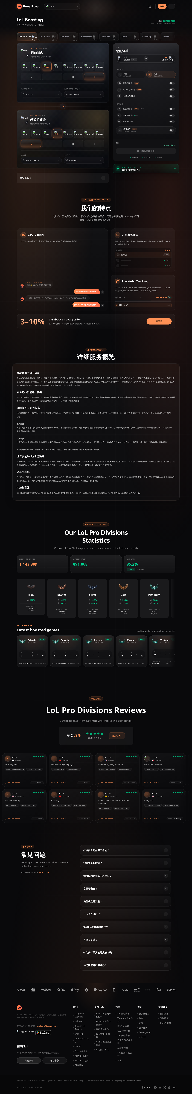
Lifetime (140, 569)
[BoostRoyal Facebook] (155, 1087)
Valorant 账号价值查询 (103, 1015)
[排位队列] (101, 160)
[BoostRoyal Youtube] (174, 1087)
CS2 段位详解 (123, 1030)
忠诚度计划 (144, 1013)
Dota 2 (78, 1046)
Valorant (79, 1021)
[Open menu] (171, 6)
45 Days (131, 569)
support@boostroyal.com (132, 1081)
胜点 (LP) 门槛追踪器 (125, 1042)
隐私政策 (164, 1018)
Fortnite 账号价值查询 (103, 1023)
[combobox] (40, 94)
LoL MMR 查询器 (103, 1035)
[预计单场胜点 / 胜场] (101, 94)
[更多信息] (132, 83)
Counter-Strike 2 (82, 1040)
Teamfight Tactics (80, 1028)
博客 (119, 1060)
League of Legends (79, 1015)
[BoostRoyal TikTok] (169, 1087)
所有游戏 (79, 1065)
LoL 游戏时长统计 (124, 1054)
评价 (141, 1023)
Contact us (44, 872)
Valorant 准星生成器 (103, 1043)
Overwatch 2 (81, 1051)
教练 (141, 1018)
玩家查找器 (122, 1048)
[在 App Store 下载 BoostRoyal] (25, 1032)
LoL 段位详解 (123, 1013)
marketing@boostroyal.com (47, 1026)
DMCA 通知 (165, 1023)
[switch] (172, 83)
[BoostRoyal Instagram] (160, 1087)
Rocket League (82, 1060)
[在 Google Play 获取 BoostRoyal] (43, 1032)
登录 (162, 6)
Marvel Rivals (81, 1055)
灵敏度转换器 (102, 1029)
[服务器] (58, 160)
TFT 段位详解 (123, 1035)
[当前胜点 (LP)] (58, 94)
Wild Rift (79, 1033)
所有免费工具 (102, 1049)
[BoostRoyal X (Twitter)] (164, 1087)
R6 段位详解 (123, 1026)
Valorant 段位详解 (125, 1020)
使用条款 (164, 1013)
